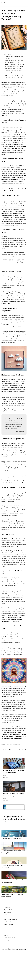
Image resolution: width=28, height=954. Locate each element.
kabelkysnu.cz (5, 2)
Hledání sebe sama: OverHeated (13, 68)
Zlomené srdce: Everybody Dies (14, 70)
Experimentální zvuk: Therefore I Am (15, 76)
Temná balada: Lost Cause (12, 62)
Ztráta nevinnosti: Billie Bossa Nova (14, 60)
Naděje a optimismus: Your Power (14, 72)
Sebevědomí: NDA (10, 74)
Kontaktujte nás (16, 744)
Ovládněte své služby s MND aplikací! (12, 838)
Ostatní (25, 749)
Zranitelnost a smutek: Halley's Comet (15, 64)
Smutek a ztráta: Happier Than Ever (14, 77)
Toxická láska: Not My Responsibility (15, 66)
